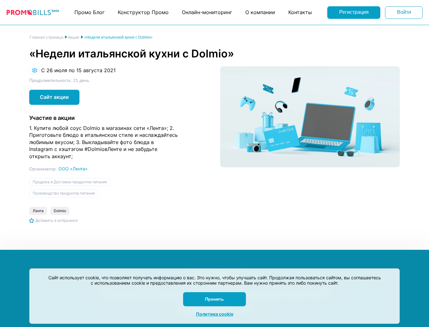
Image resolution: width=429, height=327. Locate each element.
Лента (38, 210)
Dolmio (60, 210)
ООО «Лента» (73, 168)
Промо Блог (89, 12)
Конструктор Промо (143, 12)
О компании (260, 12)
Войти (404, 12)
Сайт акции (54, 97)
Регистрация (354, 12)
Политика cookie (214, 314)
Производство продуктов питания (64, 193)
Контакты (300, 12)
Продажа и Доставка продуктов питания (70, 182)
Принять (214, 299)
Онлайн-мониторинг (207, 12)
